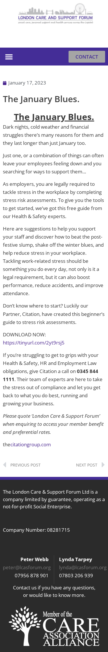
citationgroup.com (30, 444)
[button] (98, 39)
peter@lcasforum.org (27, 567)
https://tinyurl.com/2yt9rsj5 (34, 342)
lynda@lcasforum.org (83, 567)
